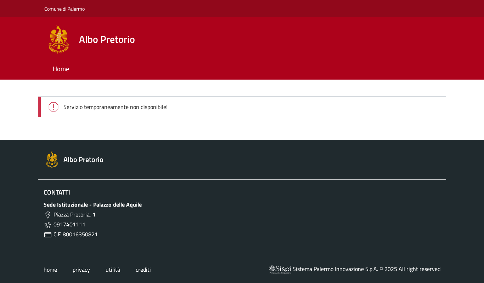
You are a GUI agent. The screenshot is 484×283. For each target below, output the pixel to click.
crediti (143, 269)
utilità (113, 269)
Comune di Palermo (64, 8)
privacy (81, 269)
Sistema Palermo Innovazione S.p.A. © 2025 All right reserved (365, 269)
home (50, 269)
